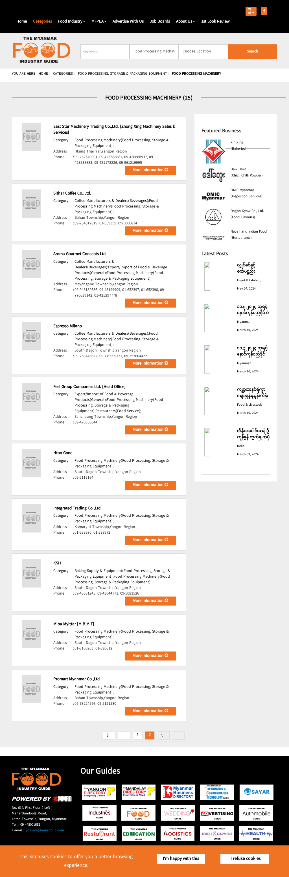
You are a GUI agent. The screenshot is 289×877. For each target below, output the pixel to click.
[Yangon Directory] (99, 792)
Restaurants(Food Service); (118, 411)
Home (21, 21)
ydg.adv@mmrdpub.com (45, 830)
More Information (149, 170)
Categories (42, 21)
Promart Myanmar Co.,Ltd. (77, 679)
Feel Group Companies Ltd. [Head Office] (89, 387)
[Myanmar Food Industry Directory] (139, 813)
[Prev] (124, 735)
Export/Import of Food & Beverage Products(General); (104, 397)
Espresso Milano (67, 326)
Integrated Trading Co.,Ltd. (77, 508)
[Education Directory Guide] (139, 833)
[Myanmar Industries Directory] (99, 813)
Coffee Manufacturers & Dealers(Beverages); (112, 201)
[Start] (109, 735)
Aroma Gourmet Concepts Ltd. (80, 254)
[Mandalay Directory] (139, 792)
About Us (184, 21)
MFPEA (97, 21)
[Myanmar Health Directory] (256, 833)
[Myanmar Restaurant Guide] (99, 833)
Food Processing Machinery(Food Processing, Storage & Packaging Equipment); (122, 143)
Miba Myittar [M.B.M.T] (73, 624)
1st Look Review (215, 21)
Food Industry (70, 21)
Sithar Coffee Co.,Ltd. (72, 193)
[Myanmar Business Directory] (178, 792)
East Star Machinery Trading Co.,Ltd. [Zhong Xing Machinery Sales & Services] (114, 129)
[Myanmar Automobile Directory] (256, 813)
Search (252, 51)
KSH (57, 563)
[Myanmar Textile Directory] (217, 833)
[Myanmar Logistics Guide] (178, 833)
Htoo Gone (62, 453)
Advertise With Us (128, 21)
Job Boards (160, 21)
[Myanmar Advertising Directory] (217, 813)
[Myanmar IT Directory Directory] (217, 792)
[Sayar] (256, 792)
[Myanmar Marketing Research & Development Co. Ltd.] (42, 801)
